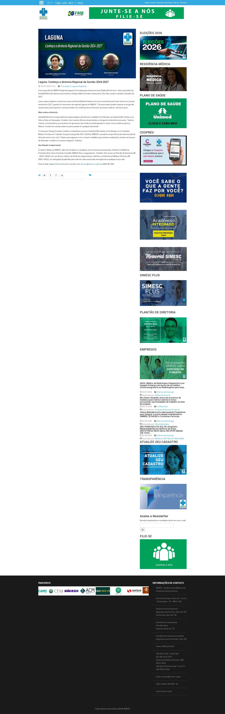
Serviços (160, 3)
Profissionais (162, 406)
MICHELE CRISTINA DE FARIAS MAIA (169, 439)
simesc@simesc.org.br (90, 164)
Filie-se (176, 3)
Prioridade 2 (66, 86)
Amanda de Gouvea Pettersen (167, 410)
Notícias (168, 3)
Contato (183, 3)
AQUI (56, 164)
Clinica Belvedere (162, 424)
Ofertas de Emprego (165, 392)
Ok (143, 530)
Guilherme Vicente (162, 395)
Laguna (75, 86)
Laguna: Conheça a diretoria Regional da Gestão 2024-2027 (73, 82)
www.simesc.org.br (164, 691)
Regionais (83, 86)
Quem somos (150, 3)
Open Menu (41, 2)
